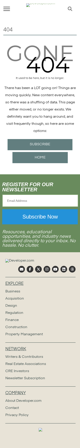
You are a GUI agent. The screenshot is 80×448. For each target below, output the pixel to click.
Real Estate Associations (25, 364)
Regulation (14, 313)
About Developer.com (23, 401)
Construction (16, 327)
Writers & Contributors (24, 357)
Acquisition (14, 298)
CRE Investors (17, 371)
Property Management (24, 334)
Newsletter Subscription (25, 378)
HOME (40, 157)
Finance (12, 320)
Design (11, 306)
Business (12, 291)
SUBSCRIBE (40, 144)
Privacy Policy (17, 415)
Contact (12, 408)
